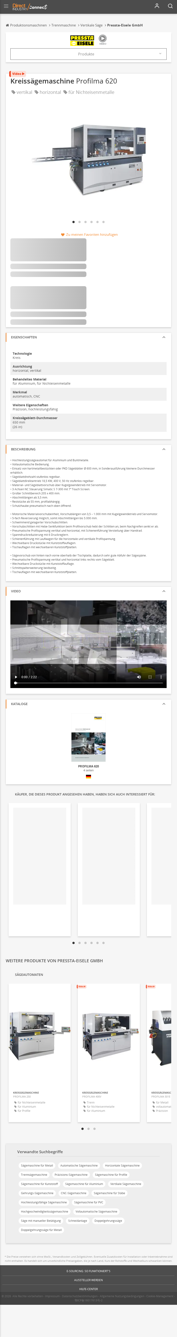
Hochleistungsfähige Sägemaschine (44, 1202)
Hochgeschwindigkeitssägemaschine (44, 1211)
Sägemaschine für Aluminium (84, 1184)
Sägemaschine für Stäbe (109, 1193)
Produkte (86, 54)
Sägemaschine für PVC (88, 1202)
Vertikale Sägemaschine (125, 1184)
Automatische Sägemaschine (79, 1165)
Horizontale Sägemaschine (122, 1165)
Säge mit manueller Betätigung (41, 1221)
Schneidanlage (77, 1221)
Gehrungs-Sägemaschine (37, 1193)
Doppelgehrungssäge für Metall (41, 1230)
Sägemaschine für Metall (37, 1165)
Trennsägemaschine (34, 1175)
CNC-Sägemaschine (73, 1193)
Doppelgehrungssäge (108, 1221)
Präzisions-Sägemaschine (71, 1175)
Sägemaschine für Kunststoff (39, 1184)
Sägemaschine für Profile (111, 1175)
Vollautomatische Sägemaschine (96, 1211)
